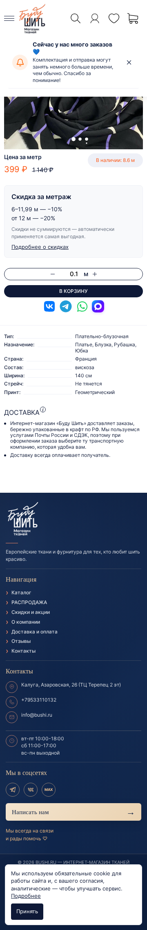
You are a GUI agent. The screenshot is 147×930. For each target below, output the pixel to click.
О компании (25, 622)
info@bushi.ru (36, 715)
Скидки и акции (30, 612)
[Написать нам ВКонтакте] (49, 306)
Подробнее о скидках (40, 247)
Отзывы (21, 641)
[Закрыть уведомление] (129, 62)
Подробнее (26, 895)
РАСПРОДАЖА (29, 602)
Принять (27, 911)
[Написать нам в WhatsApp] (82, 306)
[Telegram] (13, 790)
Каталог (21, 592)
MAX (49, 789)
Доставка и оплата (34, 632)
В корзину (73, 291)
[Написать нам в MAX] (98, 306)
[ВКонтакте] (31, 790)
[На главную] (73, 519)
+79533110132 (38, 700)
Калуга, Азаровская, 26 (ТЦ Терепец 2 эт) (71, 685)
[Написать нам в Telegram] (65, 306)
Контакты (23, 651)
